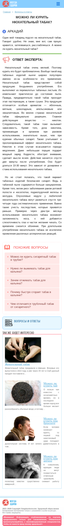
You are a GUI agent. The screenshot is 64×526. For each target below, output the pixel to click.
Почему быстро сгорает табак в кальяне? (31, 294)
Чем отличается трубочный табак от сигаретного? (32, 305)
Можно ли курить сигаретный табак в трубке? (33, 258)
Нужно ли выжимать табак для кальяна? (30, 270)
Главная (7, 12)
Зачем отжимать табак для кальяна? (28, 282)
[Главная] (9, 6)
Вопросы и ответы (23, 12)
